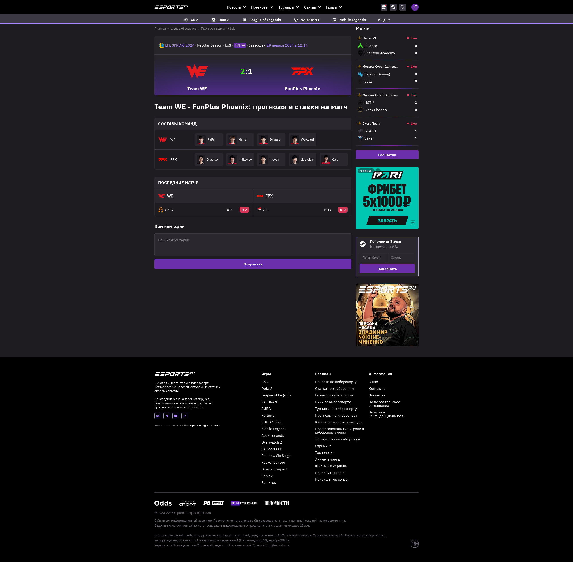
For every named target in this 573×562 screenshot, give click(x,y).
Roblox (266, 476)
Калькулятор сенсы (331, 479)
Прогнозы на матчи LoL (218, 28)
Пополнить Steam (330, 472)
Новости (234, 7)
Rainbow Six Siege (276, 455)
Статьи (310, 7)
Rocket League (273, 462)
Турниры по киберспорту (336, 408)
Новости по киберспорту (336, 381)
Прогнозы (260, 7)
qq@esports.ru (200, 513)
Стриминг (323, 446)
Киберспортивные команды (338, 422)
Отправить (253, 264)
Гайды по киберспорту (334, 395)
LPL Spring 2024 (180, 45)
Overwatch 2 (271, 442)
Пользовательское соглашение (384, 403)
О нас (373, 381)
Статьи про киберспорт (334, 388)
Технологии (324, 452)
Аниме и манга (327, 459)
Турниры (286, 7)
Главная (160, 28)
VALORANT (270, 402)
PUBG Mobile (271, 422)
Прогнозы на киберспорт (336, 415)
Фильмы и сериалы (331, 466)
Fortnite (267, 415)
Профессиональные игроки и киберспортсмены (339, 430)
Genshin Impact (274, 469)
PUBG (266, 408)
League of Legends (183, 28)
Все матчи (387, 155)
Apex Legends (272, 435)
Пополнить (387, 269)
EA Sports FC (271, 449)
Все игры (269, 482)
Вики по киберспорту (333, 402)
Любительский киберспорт (338, 439)
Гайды (331, 7)
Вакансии (377, 395)
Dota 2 (266, 388)
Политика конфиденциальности (387, 414)
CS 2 (265, 381)
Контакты (377, 388)
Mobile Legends (273, 429)
